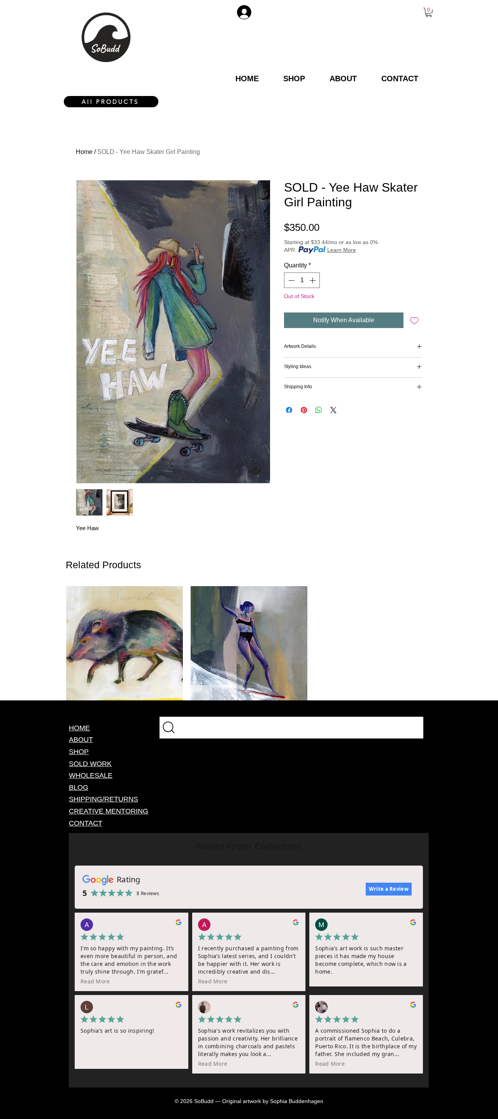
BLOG (78, 787)
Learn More (341, 250)
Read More (95, 981)
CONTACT (85, 823)
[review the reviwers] (178, 924)
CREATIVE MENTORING (108, 811)
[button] (428, 12)
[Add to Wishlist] (414, 320)
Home (84, 151)
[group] (249, 644)
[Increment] (313, 280)
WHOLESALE (90, 775)
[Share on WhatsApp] (318, 410)
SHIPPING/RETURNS (103, 799)
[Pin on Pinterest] (304, 410)
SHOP (79, 752)
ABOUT (81, 740)
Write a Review (389, 888)
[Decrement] (290, 280)
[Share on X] (333, 410)
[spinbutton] (302, 280)
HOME (79, 728)
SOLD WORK (90, 764)
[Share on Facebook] (289, 410)
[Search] (291, 727)
